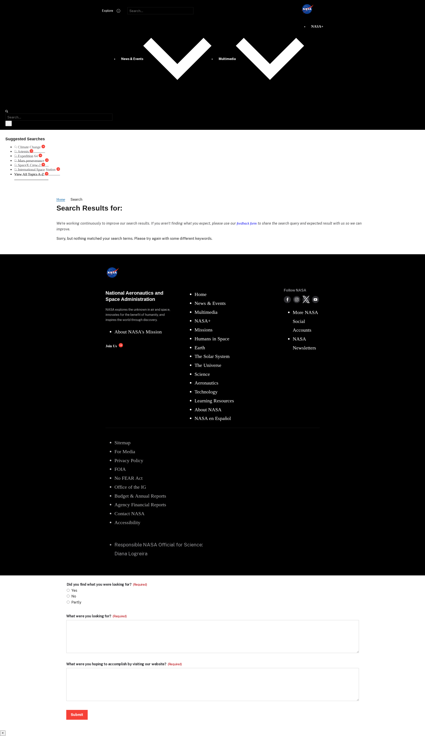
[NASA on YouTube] (315, 299)
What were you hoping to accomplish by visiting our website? (124, 664)
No (73, 596)
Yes (74, 590)
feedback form (247, 223)
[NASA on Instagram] (296, 299)
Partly (76, 602)
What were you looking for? (96, 616)
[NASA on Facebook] (287, 299)
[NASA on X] (306, 299)
